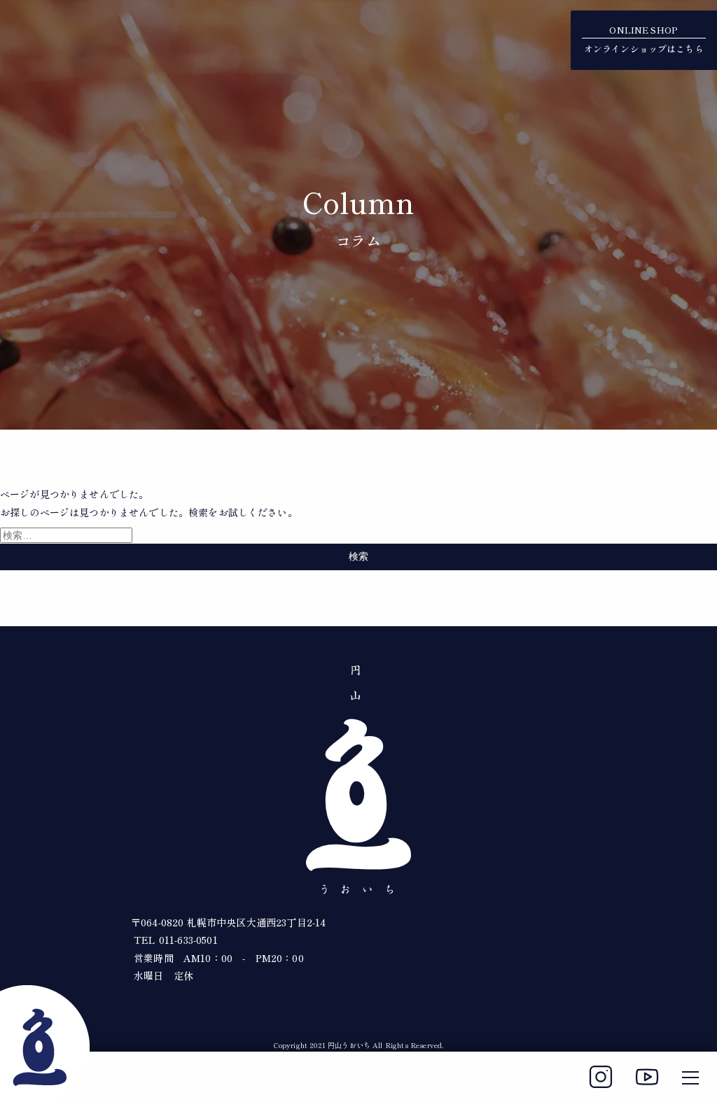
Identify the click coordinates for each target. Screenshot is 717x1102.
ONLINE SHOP (644, 39)
